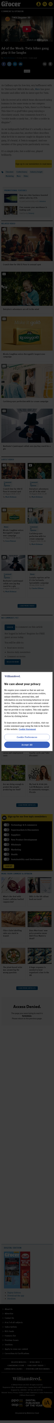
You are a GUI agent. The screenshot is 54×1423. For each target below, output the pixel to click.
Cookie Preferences (27, 737)
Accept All (27, 744)
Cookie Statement (27, 729)
